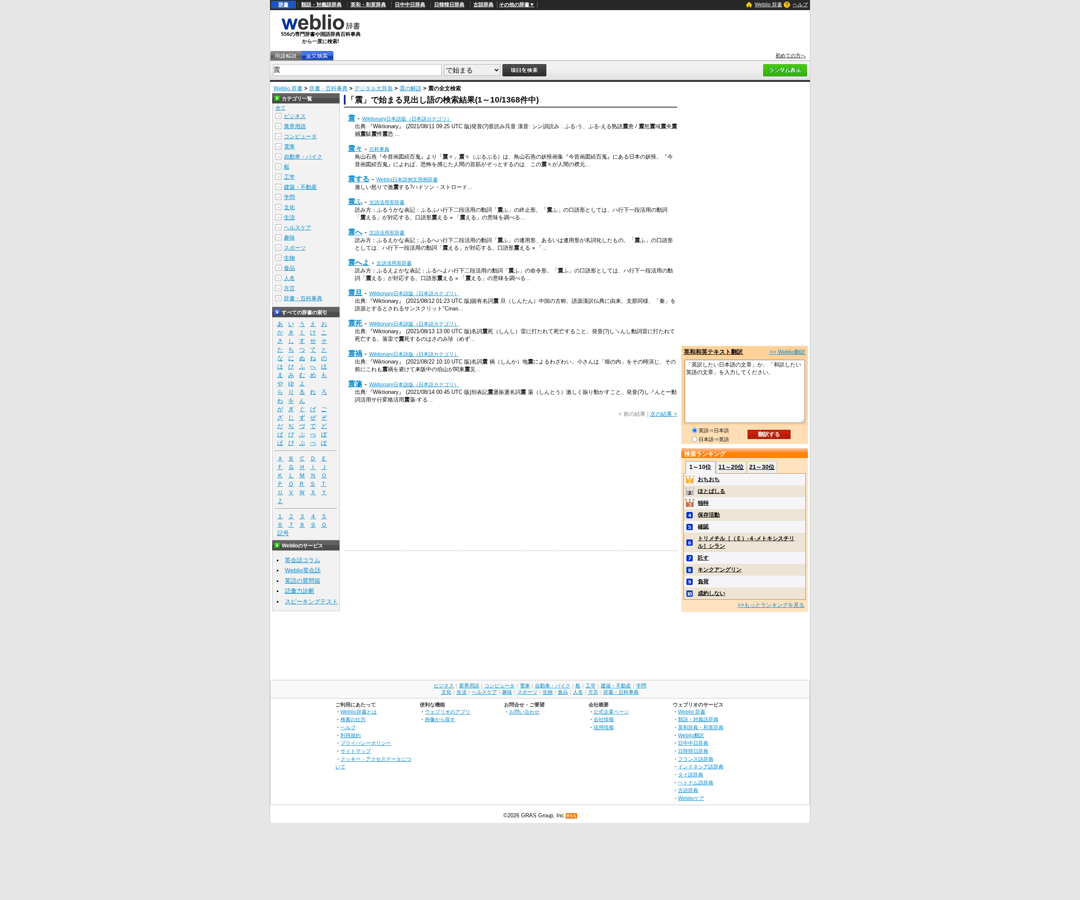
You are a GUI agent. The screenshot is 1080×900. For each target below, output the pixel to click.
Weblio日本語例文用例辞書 (407, 180)
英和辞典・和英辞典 (701, 727)
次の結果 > (663, 414)
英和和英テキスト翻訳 (713, 351)
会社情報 (604, 719)
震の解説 (410, 88)
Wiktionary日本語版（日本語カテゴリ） (407, 119)
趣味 (289, 237)
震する (359, 179)
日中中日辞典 (410, 5)
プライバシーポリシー (365, 743)
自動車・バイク (303, 157)
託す (703, 558)
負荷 (703, 581)
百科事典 (379, 149)
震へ (355, 232)
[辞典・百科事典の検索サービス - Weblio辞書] (320, 28)
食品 (289, 268)
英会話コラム (302, 560)
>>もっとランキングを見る (771, 605)
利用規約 (350, 735)
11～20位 (731, 466)
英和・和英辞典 (368, 5)
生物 (289, 258)
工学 (289, 177)
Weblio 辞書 (768, 5)
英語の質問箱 (302, 580)
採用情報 (604, 727)
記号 (283, 533)
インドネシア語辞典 (701, 766)
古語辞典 (483, 5)
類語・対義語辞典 (321, 5)
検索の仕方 (353, 719)
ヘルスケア (297, 227)
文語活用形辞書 (387, 202)
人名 (289, 278)
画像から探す (440, 719)
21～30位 (762, 466)
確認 (703, 526)
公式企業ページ (611, 711)
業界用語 (295, 126)
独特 (703, 503)
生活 (289, 217)
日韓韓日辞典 (449, 5)
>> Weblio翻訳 (787, 352)
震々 (355, 148)
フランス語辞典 (695, 759)
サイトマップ (355, 751)
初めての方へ (790, 56)
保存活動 (709, 515)
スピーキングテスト (311, 601)
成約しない (711, 593)
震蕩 (355, 384)
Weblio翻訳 (691, 735)
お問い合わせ (524, 711)
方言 (289, 288)
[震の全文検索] (316, 55)
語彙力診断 (299, 590)
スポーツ (295, 248)
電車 (289, 146)
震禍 (355, 353)
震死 (355, 323)
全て (280, 107)
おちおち (709, 479)
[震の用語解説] (285, 55)
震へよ (359, 262)
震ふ (355, 201)
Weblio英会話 (303, 570)
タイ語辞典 (690, 774)
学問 (289, 197)
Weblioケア (691, 798)
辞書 (283, 5)
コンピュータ (300, 136)
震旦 (355, 292)
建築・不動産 (300, 187)
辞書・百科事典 (328, 88)
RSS (572, 816)
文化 (289, 207)
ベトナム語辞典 (695, 782)
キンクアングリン (720, 569)
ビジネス (295, 116)
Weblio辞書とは (358, 711)
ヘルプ (800, 5)
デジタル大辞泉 (373, 88)
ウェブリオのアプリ (447, 711)
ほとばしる (711, 491)
